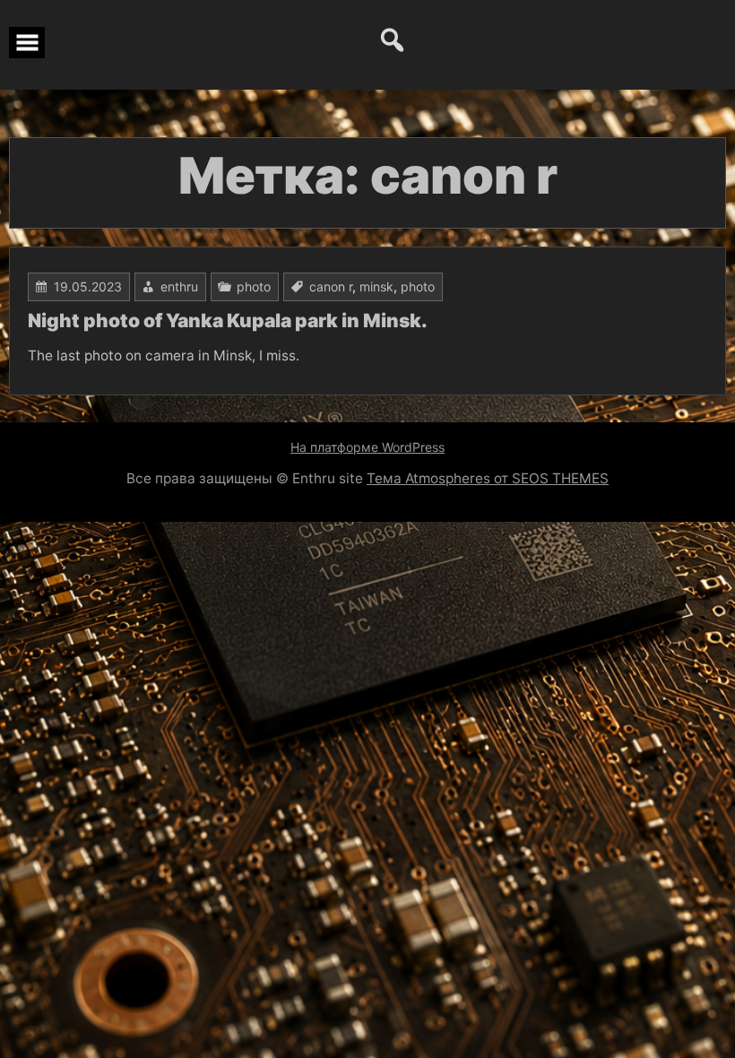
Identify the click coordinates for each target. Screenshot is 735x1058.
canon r (330, 286)
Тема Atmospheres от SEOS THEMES (488, 478)
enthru (179, 286)
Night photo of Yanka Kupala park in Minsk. (228, 320)
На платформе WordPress (367, 447)
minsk (376, 286)
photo (254, 286)
